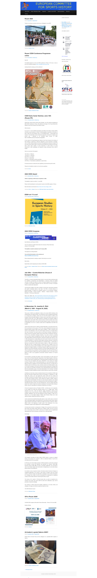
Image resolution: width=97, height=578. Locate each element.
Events (33, 48)
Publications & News (35, 110)
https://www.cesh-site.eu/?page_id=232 (44, 186)
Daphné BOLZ (35, 20)
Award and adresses (61, 11)
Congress (30, 48)
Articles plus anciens (28, 569)
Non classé (30, 301)
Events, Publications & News (35, 11)
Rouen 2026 (29, 19)
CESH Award (41, 189)
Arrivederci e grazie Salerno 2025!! (36, 532)
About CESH (27, 11)
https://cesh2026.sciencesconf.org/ (42, 64)
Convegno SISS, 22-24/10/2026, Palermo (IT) (68, 44)
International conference (51, 266)
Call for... (30, 189)
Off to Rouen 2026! (31, 497)
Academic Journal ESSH (52, 11)
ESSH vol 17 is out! (31, 194)
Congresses (44, 11)
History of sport (46, 189)
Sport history (51, 189)
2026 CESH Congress (32, 231)
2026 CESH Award (31, 174)
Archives (26, 13)
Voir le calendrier (65, 56)
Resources (68, 11)
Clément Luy (35, 57)
